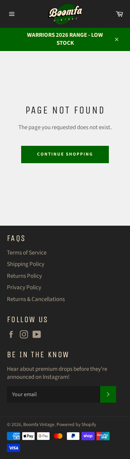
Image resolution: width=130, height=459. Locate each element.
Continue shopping (65, 154)
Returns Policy (24, 276)
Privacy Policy (24, 287)
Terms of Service (26, 253)
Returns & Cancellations (36, 299)
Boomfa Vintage (38, 424)
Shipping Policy (25, 264)
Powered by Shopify (76, 424)
